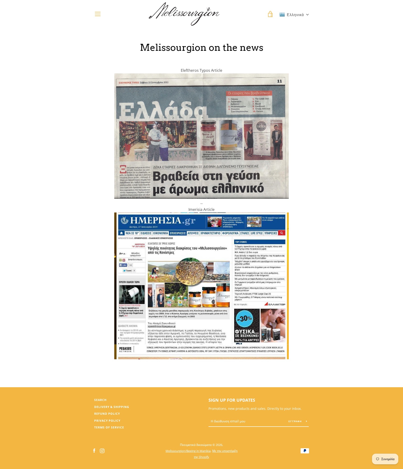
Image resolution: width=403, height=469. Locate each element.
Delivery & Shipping (111, 407)
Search (100, 400)
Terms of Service (109, 427)
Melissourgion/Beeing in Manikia (188, 451)
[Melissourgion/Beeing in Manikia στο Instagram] (102, 450)
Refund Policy (107, 414)
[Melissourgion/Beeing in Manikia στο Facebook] (94, 450)
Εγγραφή (295, 421)
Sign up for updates (231, 400)
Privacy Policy (107, 421)
